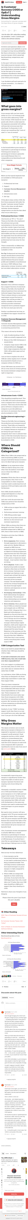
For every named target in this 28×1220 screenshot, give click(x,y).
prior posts (7, 749)
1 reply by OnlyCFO (11, 1079)
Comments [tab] (5, 997)
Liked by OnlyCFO (10, 1013)
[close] (23, 1169)
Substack (8, 1218)
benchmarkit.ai (6, 938)
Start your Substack (10, 1215)
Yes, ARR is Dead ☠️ (7, 1158)
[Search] (25, 1153)
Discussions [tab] (13, 1153)
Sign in (24, 2)
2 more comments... (6, 1145)
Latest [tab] (7, 1153)
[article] (14, 1161)
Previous (6, 986)
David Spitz (8, 1012)
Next (23, 986)
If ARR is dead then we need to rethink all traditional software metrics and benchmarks (9, 1160)
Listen (24, 26)
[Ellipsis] (26, 1012)
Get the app (20, 1215)
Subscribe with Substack (15, 1200)
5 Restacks (19, 976)
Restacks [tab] (11, 997)
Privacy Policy (19, 1206)
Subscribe (19, 2)
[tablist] (8, 997)
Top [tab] (3, 1153)
